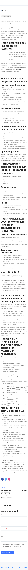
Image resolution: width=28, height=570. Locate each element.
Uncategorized (7, 16)
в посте (16, 205)
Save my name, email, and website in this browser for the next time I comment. (13, 545)
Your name (4, 529)
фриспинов (18, 69)
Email (2, 536)
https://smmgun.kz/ (12, 377)
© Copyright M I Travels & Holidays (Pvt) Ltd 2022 (14, 567)
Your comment (5, 515)
